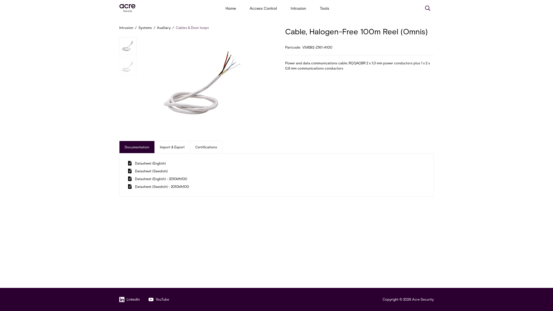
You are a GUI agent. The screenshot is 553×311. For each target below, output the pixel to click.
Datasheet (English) (150, 163)
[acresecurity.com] (127, 8)
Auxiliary (164, 27)
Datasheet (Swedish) (151, 171)
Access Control (263, 8)
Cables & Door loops (192, 27)
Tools (324, 8)
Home (231, 8)
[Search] (428, 8)
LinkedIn (133, 299)
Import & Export (172, 147)
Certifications (206, 147)
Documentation (137, 147)
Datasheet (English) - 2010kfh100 (161, 179)
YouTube (162, 299)
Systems (145, 27)
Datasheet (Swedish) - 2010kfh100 (162, 186)
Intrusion (298, 8)
